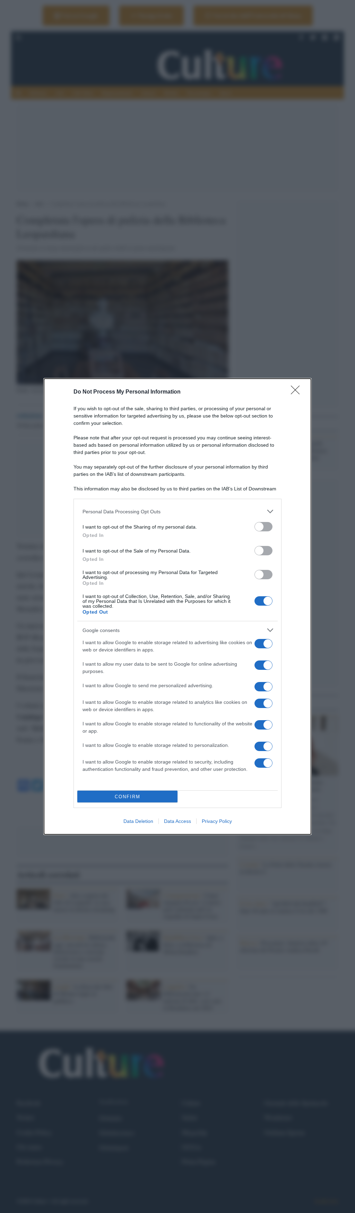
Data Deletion (138, 821)
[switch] (263, 526)
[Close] (297, 392)
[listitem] (177, 511)
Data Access (177, 821)
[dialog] (177, 606)
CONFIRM (127, 796)
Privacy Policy (217, 821)
